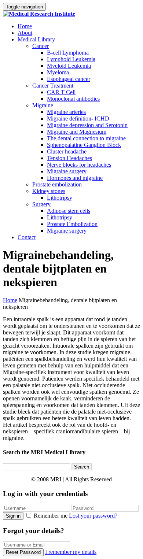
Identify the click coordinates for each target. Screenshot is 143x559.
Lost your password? (93, 515)
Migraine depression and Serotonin (87, 125)
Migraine (42, 105)
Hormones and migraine (75, 178)
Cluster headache (67, 151)
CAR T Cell (61, 92)
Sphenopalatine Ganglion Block (84, 145)
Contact (27, 237)
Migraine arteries (66, 112)
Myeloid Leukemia (69, 66)
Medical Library (36, 39)
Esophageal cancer (68, 79)
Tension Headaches (69, 158)
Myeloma (58, 72)
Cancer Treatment (52, 85)
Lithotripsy (59, 198)
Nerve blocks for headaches (79, 165)
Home (25, 26)
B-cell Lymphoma (68, 52)
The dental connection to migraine (86, 138)
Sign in (13, 516)
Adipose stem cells (68, 211)
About (25, 33)
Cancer (40, 46)
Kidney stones (48, 191)
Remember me (50, 515)
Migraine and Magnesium (76, 132)
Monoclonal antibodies (73, 99)
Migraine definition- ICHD (78, 118)
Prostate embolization (57, 184)
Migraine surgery (67, 171)
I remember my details (70, 552)
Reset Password (23, 552)
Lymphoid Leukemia (71, 59)
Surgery (41, 204)
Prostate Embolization (72, 224)
